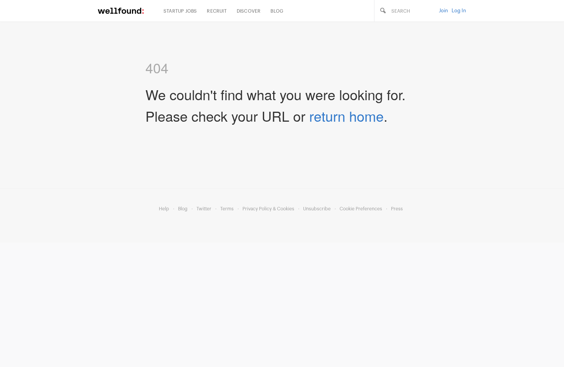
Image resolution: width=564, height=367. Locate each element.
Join (443, 10)
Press (397, 209)
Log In (459, 10)
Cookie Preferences (361, 209)
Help (164, 209)
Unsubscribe (317, 209)
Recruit (216, 11)
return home (346, 116)
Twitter (203, 209)
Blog (276, 11)
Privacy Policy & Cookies (268, 209)
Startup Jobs (180, 11)
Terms (227, 209)
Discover (249, 11)
